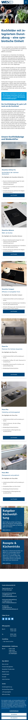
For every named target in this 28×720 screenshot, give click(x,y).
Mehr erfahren (7, 530)
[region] (14, 708)
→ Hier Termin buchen (7, 641)
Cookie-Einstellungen (14, 710)
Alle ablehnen (14, 714)
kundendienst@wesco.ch (11, 609)
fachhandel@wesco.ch (11, 596)
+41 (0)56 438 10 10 (7, 594)
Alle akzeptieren (14, 717)
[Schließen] (26, 698)
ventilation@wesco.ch (10, 602)
